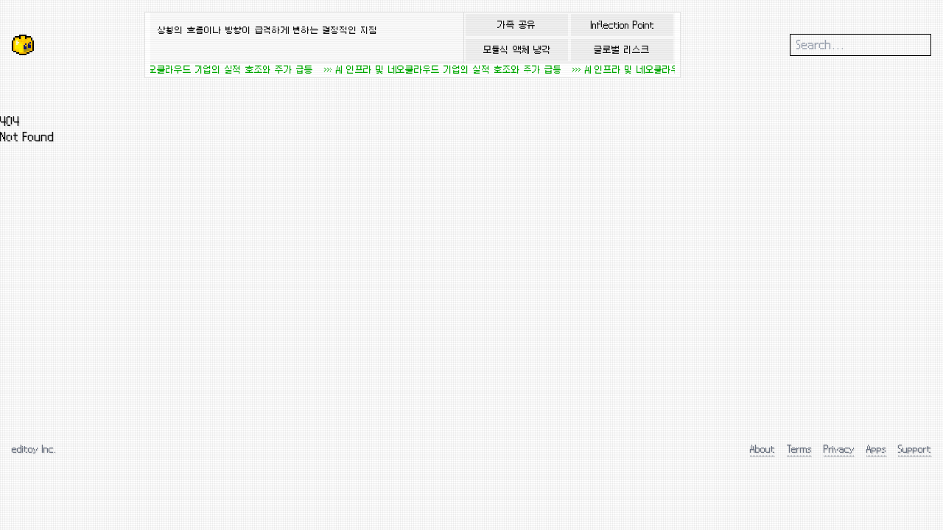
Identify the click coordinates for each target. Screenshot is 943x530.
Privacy (839, 448)
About (762, 448)
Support (914, 448)
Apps (876, 448)
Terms (799, 448)
